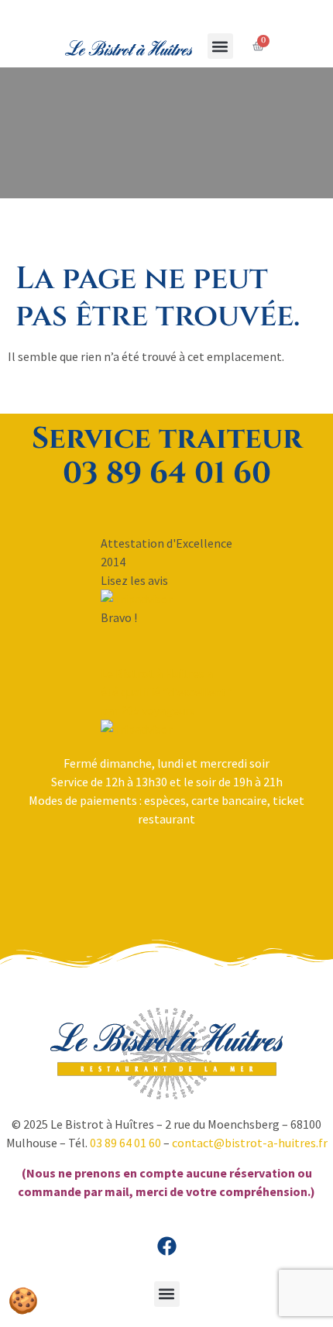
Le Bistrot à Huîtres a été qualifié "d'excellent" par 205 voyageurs (166, 691)
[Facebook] (166, 1246)
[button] (220, 46)
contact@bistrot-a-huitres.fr (250, 1142)
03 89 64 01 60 (125, 1142)
